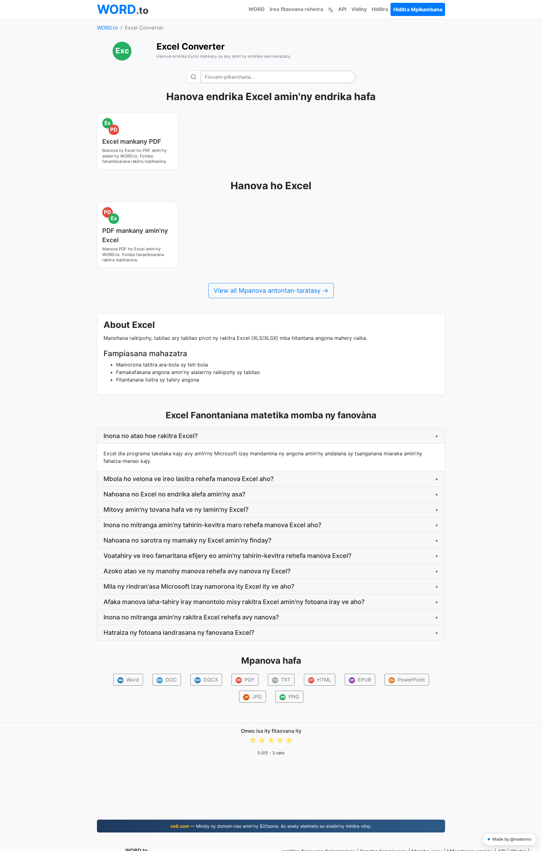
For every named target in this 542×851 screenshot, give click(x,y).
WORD (256, 9)
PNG (289, 696)
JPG (253, 696)
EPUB (360, 680)
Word (128, 680)
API (342, 9)
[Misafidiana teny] (331, 9)
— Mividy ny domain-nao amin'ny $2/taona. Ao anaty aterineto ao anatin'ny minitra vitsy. (271, 826)
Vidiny (359, 9)
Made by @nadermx (511, 839)
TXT (281, 680)
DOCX (206, 680)
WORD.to (107, 27)
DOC (167, 680)
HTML (320, 680)
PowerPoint (407, 680)
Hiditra (380, 9)
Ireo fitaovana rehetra (296, 9)
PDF (245, 680)
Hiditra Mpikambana (417, 9)
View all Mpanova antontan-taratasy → (271, 290)
